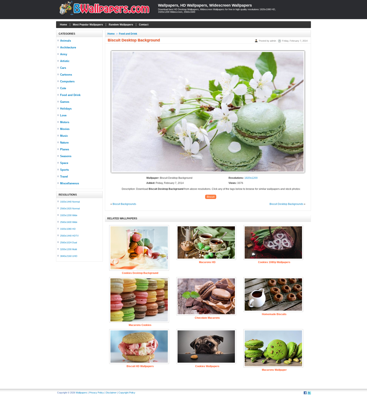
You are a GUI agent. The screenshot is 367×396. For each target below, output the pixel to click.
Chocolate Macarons (207, 317)
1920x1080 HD (68, 229)
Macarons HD (207, 262)
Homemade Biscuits (274, 314)
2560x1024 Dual (68, 242)
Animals (65, 40)
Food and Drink (70, 95)
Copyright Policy (127, 392)
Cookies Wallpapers (207, 366)
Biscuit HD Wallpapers (140, 366)
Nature (64, 142)
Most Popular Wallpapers (88, 24)
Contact (143, 24)
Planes (64, 149)
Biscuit (211, 196)
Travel (64, 176)
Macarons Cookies (140, 325)
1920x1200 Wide (68, 215)
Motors (64, 122)
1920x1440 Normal (70, 201)
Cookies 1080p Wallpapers (274, 262)
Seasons (65, 156)
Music (64, 135)
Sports (64, 169)
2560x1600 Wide (68, 222)
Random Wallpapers (121, 24)
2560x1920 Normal (70, 208)
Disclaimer (111, 392)
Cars (63, 67)
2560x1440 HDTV (69, 235)
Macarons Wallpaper (274, 369)
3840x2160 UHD (68, 256)
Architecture (68, 47)
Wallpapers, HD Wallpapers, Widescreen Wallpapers (205, 5)
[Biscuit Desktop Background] (208, 172)
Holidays (66, 108)
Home (63, 24)
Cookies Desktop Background (140, 273)
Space (64, 163)
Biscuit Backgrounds (124, 204)
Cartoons (66, 74)
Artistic (64, 61)
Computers (67, 81)
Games (64, 101)
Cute (63, 88)
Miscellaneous (69, 183)
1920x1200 (251, 177)
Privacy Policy (96, 392)
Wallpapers (81, 392)
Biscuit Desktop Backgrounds (286, 204)
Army (63, 54)
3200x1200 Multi (68, 249)
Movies (64, 129)
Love (63, 115)
